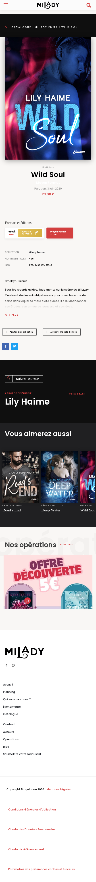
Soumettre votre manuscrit (22, 754)
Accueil (8, 684)
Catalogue (21, 27)
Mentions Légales (59, 789)
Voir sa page (77, 394)
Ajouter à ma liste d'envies (63, 332)
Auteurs (8, 732)
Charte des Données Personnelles (31, 829)
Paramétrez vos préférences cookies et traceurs (41, 869)
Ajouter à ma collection (21, 332)
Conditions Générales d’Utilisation (32, 809)
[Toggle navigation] (8, 5)
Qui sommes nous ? (17, 699)
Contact (9, 724)
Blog (6, 747)
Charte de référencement (26, 849)
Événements (12, 707)
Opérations (11, 739)
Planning (9, 692)
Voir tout (66, 544)
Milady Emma (46, 27)
